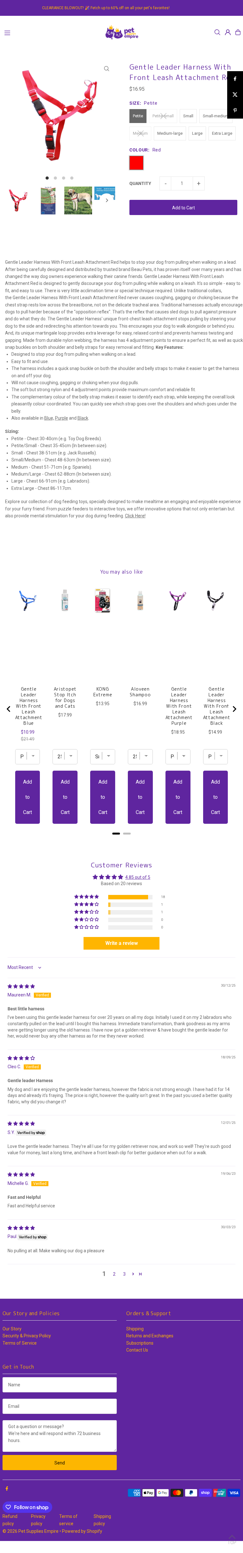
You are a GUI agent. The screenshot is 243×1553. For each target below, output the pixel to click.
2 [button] (114, 1274)
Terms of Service (20, 1343)
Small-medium (216, 116)
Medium (140, 133)
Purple (61, 418)
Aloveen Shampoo (140, 692)
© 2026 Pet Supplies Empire (31, 1531)
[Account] (228, 32)
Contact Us (137, 1350)
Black (83, 418)
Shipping (135, 1328)
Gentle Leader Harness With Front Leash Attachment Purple (179, 706)
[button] (87, 897)
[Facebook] (7, 1488)
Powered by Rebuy (121, 841)
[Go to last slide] (9, 709)
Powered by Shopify (82, 1531)
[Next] (106, 200)
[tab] (116, 834)
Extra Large (222, 133)
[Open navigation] (51, 32)
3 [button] (124, 1274)
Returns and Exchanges (149, 1335)
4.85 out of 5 (137, 877)
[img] (21, 986)
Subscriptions (139, 1343)
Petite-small (163, 116)
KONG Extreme (102, 692)
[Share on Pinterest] (235, 111)
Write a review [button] (121, 943)
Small (188, 116)
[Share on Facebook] (235, 79)
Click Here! (135, 515)
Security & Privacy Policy (27, 1335)
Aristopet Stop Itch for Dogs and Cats (65, 697)
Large (197, 133)
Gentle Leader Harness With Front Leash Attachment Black (216, 706)
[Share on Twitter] (235, 95)
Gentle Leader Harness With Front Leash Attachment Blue (28, 706)
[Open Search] (217, 32)
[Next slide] (234, 709)
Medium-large (170, 133)
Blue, (49, 418)
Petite (138, 116)
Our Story (12, 1328)
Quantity (140, 183)
